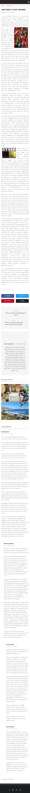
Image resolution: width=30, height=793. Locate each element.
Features (13, 12)
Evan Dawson (5, 432)
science (4, 289)
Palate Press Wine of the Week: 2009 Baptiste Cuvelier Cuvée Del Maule (14, 322)
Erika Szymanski (5, 12)
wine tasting (11, 289)
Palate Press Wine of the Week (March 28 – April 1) (16, 313)
